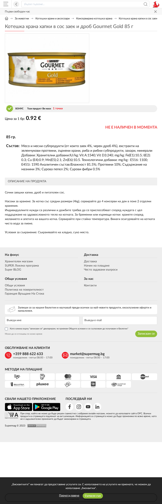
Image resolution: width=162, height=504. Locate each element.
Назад (16, 4)
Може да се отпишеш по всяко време (23, 334)
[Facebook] (69, 407)
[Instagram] (79, 407)
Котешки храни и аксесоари (52, 18)
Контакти (90, 285)
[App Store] (18, 410)
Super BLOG (13, 269)
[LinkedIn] (97, 407)
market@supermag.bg (87, 354)
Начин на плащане (96, 265)
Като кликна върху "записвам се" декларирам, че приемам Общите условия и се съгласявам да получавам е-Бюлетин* (69, 329)
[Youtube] (88, 407)
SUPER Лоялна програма (22, 265)
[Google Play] (46, 410)
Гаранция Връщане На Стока (24, 293)
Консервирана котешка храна (94, 18)
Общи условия (16, 278)
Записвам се (146, 333)
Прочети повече (69, 495)
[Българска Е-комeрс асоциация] (11, 415)
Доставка (91, 254)
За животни (22, 18)
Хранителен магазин (19, 261)
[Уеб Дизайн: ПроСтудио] (35, 425)
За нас (88, 278)
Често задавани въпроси (100, 269)
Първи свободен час (17, 11)
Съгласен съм (93, 496)
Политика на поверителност (24, 289)
